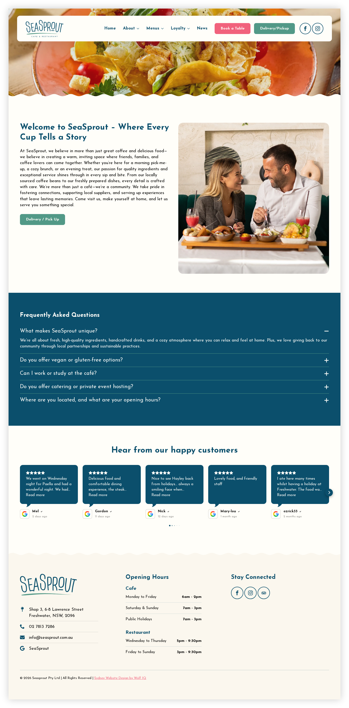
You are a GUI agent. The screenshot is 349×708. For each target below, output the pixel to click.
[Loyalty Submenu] (189, 28)
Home (110, 28)
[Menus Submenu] (163, 28)
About (129, 28)
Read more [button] (35, 495)
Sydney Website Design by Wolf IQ (120, 678)
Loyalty (178, 28)
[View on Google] (24, 514)
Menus (152, 28)
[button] (20, 492)
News (202, 28)
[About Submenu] (139, 28)
